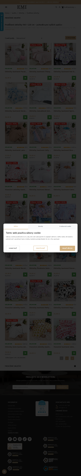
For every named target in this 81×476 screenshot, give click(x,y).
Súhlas (16, 226)
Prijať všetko (67, 248)
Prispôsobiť (40, 248)
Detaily (40, 226)
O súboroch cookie (65, 226)
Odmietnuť (13, 248)
